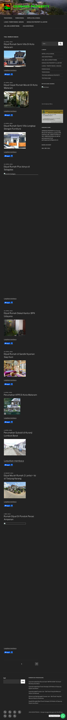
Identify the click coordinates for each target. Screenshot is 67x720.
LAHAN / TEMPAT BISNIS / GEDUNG (14, 22)
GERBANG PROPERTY (31, 6)
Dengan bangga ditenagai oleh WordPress (52, 712)
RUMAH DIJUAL (19, 18)
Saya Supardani (54, 716)
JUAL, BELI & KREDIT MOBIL (12, 26)
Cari (4, 678)
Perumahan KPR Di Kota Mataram (20, 395)
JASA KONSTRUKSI (28, 26)
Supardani (31, 681)
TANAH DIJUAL (8, 18)
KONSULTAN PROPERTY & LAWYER (37, 22)
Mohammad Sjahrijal (34, 696)
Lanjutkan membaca (10, 70)
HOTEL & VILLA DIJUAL (33, 18)
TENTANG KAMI (46, 78)
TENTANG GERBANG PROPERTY (51, 75)
